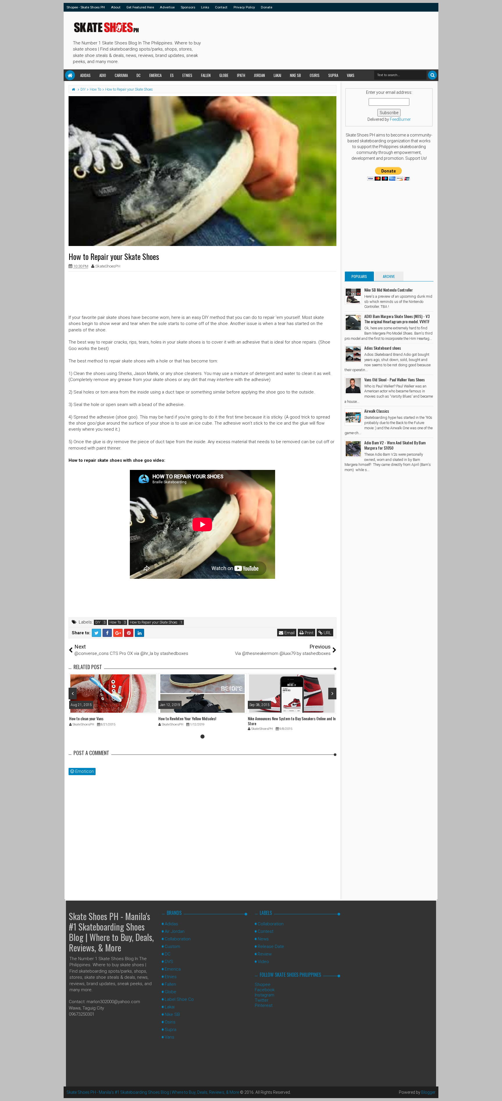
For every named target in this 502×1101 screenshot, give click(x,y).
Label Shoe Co (179, 999)
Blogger (428, 1092)
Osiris (315, 75)
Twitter (261, 1000)
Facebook (265, 989)
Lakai (277, 75)
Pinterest (263, 1005)
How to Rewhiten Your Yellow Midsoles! (187, 718)
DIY (98, 622)
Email (289, 632)
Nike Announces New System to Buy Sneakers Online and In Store (292, 720)
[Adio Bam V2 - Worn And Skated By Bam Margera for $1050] (353, 448)
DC (139, 75)
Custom (172, 946)
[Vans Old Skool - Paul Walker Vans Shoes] (353, 385)
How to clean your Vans (86, 718)
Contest (265, 931)
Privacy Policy (244, 7)
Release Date (271, 946)
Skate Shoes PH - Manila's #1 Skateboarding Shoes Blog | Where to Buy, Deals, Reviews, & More (111, 932)
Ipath (241, 75)
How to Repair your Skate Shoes (154, 622)
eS (172, 75)
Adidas (85, 75)
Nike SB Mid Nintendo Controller (388, 290)
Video (263, 961)
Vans (350, 75)
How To (115, 622)
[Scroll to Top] (495, 1091)
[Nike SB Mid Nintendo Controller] (353, 295)
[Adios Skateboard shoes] (353, 354)
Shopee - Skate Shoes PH (86, 7)
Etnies (187, 75)
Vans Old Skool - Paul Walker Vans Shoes (394, 379)
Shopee (262, 984)
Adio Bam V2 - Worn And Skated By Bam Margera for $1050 (395, 445)
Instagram (264, 995)
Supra (333, 75)
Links (205, 7)
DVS (169, 961)
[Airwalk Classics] (353, 417)
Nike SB (295, 75)
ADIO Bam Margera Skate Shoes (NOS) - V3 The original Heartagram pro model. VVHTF (397, 318)
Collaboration (178, 939)
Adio (102, 75)
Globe (223, 75)
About (116, 7)
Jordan (259, 75)
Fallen (206, 75)
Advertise (167, 7)
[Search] (432, 75)
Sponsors (188, 7)
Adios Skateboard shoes (382, 348)
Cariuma (121, 75)
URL (326, 632)
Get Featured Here (140, 7)
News (263, 939)
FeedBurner (400, 119)
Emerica (155, 75)
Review (265, 954)
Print (308, 632)
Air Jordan (174, 931)
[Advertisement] (309, 39)
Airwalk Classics (376, 411)
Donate (266, 7)
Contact (221, 7)
